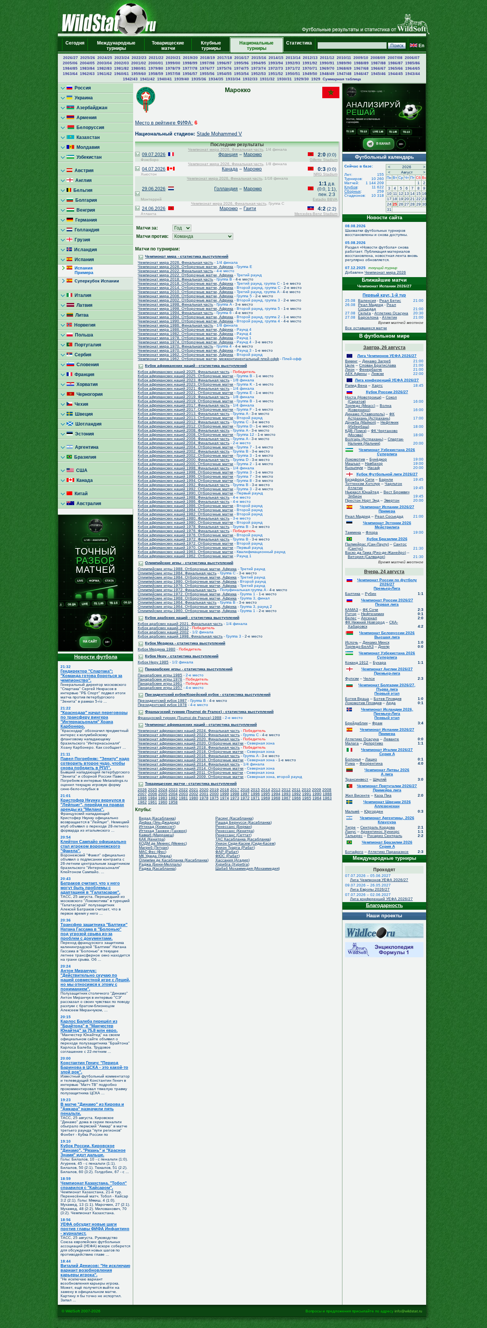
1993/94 (275, 63)
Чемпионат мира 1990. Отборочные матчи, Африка (185, 321)
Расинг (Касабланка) (234, 818)
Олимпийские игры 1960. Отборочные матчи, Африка (187, 611)
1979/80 (155, 68)
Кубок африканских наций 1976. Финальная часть (183, 531)
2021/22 (156, 58)
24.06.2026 (154, 208)
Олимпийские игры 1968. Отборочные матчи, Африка (187, 598)
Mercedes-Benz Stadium (315, 214)
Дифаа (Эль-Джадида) (159, 822)
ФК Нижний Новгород (365, 622)
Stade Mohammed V (219, 134)
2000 (214, 794)
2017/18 (224, 58)
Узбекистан (88, 157)
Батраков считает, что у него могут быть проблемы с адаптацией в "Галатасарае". (90, 887)
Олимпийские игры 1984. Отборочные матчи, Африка (187, 577)
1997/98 (207, 63)
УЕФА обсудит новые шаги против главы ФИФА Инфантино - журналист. (94, 1229)
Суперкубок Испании (95, 281)
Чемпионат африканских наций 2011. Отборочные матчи (190, 772)
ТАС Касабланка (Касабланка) (243, 839)
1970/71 (309, 68)
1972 (245, 798)
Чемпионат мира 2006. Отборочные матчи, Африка (185, 296)
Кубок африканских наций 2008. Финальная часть (183, 430)
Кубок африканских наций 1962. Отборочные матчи (185, 556)
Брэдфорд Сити (359, 479)
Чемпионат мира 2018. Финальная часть (175, 279)
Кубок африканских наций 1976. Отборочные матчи (185, 535)
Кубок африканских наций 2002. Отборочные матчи (185, 455)
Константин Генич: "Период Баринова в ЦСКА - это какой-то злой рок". (94, 1067)
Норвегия (83, 325)
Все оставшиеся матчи (366, 328)
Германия (85, 220)
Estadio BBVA (325, 199)
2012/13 (310, 58)
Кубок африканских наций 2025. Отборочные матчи (185, 376)
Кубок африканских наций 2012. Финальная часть (183, 422)
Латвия (83, 305)
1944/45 (395, 74)
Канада (83, 480)
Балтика (352, 593)
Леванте (391, 739)
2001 (203, 794)
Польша (83, 335)
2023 (173, 790)
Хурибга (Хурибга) (232, 864)
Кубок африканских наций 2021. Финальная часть (183, 388)
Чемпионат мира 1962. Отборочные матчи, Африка (185, 354)
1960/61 (121, 74)
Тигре (350, 827)
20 (406, 199)
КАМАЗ (351, 609)
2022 (183, 790)
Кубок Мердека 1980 (156, 649)
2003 (183, 794)
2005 (162, 794)
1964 (316, 798)
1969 (265, 798)
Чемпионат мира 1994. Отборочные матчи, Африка (185, 317)
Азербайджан (90, 107)
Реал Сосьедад (389, 516)
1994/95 (258, 63)
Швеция (83, 414)
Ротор (350, 614)
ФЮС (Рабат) (227, 856)
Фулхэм (352, 678)
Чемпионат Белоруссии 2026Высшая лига (387, 635)
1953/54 (241, 74)
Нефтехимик (372, 614)
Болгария (85, 200)
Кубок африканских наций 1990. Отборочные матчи (185, 493)
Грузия (81, 239)
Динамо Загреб (376, 361)
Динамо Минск (376, 642)
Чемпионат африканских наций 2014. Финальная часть (189, 764)
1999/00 (173, 63)
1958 (173, 802)
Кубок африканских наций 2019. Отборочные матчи (185, 401)
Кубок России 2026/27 (387, 392)
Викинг (351, 361)
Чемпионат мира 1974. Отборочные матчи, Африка (185, 342)
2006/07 (412, 58)
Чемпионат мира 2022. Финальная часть (175, 271)
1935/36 (198, 79)
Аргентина (86, 447)
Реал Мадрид (370, 305)
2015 (255, 790)
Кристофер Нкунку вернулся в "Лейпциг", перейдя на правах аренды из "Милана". (92, 804)
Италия (81, 295)
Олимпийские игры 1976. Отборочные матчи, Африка (187, 585)
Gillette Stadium (323, 160)
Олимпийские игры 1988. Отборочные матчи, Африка (187, 569)
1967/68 (361, 68)
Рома (350, 763)
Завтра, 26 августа (384, 347)
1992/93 (292, 63)
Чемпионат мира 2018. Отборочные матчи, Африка (185, 283)
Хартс (377, 385)
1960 (162, 802)
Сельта (364, 313)
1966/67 (378, 68)
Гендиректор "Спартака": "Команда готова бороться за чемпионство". (91, 675)
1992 (296, 794)
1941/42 (147, 79)
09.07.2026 (154, 154)
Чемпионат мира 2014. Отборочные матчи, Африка (185, 287)
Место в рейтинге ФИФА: (164, 123)
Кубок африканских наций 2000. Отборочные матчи (185, 464)
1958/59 (155, 74)
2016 (245, 790)
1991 (306, 794)
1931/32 (267, 79)
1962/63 (87, 74)
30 (424, 204)
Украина (82, 97)
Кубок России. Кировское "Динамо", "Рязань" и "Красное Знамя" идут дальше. (93, 1150)
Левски (377, 373)
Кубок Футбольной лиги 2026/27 (387, 474)
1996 (255, 794)
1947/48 (344, 74)
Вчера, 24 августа (384, 571)
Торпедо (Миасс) (360, 405)
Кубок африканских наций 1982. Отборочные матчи (185, 514)
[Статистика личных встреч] (137, 155)
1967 (286, 798)
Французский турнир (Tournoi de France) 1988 (179, 718)
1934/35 (215, 79)
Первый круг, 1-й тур (384, 295)
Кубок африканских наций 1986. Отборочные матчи (185, 506)
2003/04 (104, 63)
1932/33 (250, 79)
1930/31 (284, 79)
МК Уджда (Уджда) (155, 856)
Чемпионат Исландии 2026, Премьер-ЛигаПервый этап (387, 713)
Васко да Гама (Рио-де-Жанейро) (375, 552)
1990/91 (327, 63)
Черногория (88, 394)
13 (406, 193)
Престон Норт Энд (362, 500)
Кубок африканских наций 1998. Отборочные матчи (185, 472)
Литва (81, 315)
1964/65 (412, 68)
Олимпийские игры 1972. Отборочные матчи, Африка (187, 594)
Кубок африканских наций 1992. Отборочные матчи (185, 489)
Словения (86, 364)
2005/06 (70, 63)
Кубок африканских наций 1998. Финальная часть (183, 468)
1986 (142, 798)
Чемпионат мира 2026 (385, 272)
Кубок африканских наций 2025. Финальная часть (183, 372)
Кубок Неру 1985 (153, 662)
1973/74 (258, 68)
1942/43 (130, 79)
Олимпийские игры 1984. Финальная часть (177, 573)
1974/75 (241, 68)
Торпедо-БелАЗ (359, 646)
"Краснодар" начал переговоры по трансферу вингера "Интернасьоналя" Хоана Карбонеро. (93, 719)
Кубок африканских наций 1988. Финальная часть (183, 497)
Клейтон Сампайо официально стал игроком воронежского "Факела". (93, 846)
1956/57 (190, 74)
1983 (162, 798)
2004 (173, 794)
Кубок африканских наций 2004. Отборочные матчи (185, 447)
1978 (203, 798)
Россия (81, 88)
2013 (275, 790)
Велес (350, 618)
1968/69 (344, 68)
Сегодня (74, 45)
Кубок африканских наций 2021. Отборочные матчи (185, 393)
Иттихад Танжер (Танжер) (163, 831)
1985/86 (412, 63)
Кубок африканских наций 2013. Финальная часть (183, 413)
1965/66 (395, 68)
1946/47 (361, 74)
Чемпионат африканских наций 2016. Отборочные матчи (191, 760)
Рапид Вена (356, 385)
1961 (152, 802)
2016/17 (241, 58)
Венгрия (84, 210)
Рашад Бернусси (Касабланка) (243, 822)
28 (412, 204)
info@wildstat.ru (408, 1311)
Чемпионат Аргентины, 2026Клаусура (387, 820)
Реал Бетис (390, 300)
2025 (152, 790)
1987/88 (378, 63)
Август (407, 172)
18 (395, 199)
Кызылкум (354, 468)
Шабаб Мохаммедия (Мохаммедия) (247, 868)
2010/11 (344, 58)
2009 (316, 790)
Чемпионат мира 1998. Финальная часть (175, 304)
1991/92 (309, 63)
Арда (391, 703)
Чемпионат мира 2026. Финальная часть (175, 262)
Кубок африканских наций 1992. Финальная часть (183, 485)
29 (418, 204)
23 (424, 199)
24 (389, 204)
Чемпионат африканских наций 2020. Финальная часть (189, 739)
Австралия (87, 503)
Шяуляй (380, 779)
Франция (83, 374)
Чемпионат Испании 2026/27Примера (387, 509)
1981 (183, 798)
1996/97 (224, 63)
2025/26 (87, 58)
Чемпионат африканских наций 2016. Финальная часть (189, 756)
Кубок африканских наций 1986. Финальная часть (183, 501)
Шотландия (87, 424)
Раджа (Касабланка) (157, 868)
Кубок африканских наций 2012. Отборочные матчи (185, 426)
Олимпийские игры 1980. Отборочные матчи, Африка (187, 581)
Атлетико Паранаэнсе (388, 852)
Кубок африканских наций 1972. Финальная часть (183, 539)
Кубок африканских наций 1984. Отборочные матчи (185, 510)
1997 (245, 794)
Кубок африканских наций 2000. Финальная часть (183, 460)
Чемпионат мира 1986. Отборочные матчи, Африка (185, 329)
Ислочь (351, 642)
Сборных (352, 191)
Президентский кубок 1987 (162, 700)
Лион (350, 369)
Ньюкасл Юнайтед (362, 492)
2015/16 (258, 58)
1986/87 (395, 63)
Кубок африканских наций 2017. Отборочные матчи (185, 409)
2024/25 (104, 58)
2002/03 (121, 63)
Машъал (352, 463)
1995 (265, 794)
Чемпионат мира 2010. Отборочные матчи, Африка (185, 292)
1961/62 (104, 74)
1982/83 (104, 68)
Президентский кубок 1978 (162, 705)
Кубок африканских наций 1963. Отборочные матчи (185, 552)
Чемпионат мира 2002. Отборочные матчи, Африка (185, 300)
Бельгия (81, 190)
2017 (234, 790)
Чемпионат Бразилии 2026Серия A (387, 844)
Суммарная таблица (342, 79)
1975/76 (224, 68)
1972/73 (275, 68)
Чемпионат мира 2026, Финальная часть (225, 149)
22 (418, 199)
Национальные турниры (256, 45)
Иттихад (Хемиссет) (157, 826)
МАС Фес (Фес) (152, 852)
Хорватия (86, 384)
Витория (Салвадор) (366, 557)
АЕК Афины (356, 373)
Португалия (86, 345)
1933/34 (233, 79)
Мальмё (352, 811)
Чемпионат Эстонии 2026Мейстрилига (387, 525)
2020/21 (173, 58)
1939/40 (181, 79)
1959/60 (138, 74)
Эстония (83, 434)
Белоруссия (89, 127)
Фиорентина (371, 763)
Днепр (384, 646)
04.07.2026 (154, 169)
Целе (350, 365)
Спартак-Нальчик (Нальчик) (376, 441)
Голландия (85, 230)
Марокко (253, 154)
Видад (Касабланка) (157, 818)
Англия (82, 180)
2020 (203, 790)
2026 (142, 790)
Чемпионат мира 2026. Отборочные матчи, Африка (185, 267)
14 (412, 193)
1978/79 (173, 68)
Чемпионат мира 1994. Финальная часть (175, 313)
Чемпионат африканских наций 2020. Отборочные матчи (191, 743)
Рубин (370, 593)
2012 (286, 790)
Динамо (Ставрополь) (365, 414)
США (81, 470)
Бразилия (84, 457)
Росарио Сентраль (384, 836)
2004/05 (87, 63)
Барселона (368, 317)
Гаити (250, 208)
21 (412, 199)
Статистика (299, 45)
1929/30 (301, 79)
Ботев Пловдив (387, 699)
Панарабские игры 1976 (160, 679)
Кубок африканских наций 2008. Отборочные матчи (185, 434)
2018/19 (207, 58)
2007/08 (395, 58)
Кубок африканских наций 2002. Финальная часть (183, 451)
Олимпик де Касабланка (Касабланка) (173, 860)
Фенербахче (370, 369)
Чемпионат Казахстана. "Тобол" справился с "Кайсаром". (93, 1185)
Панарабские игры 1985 (160, 675)
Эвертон (391, 500)
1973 (234, 798)
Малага (352, 743)
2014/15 (276, 58)
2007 (142, 794)
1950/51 (292, 74)
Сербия (81, 354)
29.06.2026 (154, 188)
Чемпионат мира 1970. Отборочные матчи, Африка (185, 350)
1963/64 (70, 74)
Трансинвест (356, 779)
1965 (306, 798)
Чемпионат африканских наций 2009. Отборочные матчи (191, 777)
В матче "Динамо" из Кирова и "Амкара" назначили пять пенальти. (92, 1109)
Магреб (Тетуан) (154, 847)
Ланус (350, 831)
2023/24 (122, 58)
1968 (275, 798)
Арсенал (369, 618)
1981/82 (121, 68)
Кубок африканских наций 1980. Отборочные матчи (185, 522)
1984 (152, 798)
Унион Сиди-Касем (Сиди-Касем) (245, 843)
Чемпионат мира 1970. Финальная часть (175, 346)
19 (401, 199)
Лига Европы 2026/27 (370, 889)
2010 (306, 790)
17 (389, 199)
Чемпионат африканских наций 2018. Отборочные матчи (191, 751)
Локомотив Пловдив (363, 703)
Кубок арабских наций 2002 (163, 632)
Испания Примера (80, 270)
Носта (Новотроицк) (363, 397)
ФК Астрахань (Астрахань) (371, 416)
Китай (80, 493)
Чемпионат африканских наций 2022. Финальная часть (189, 735)
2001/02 (138, 63)
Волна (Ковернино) (370, 407)
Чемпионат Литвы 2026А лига (386, 772)
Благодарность (384, 905)
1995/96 (241, 63)
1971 (255, 798)
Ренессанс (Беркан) (233, 826)
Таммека (353, 532)
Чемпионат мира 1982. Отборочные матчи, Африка (185, 334)
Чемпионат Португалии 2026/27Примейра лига (387, 788)
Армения (85, 117)
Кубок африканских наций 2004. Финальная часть (183, 443)
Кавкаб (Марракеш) (156, 835)
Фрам (377, 723)
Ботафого (354, 852)
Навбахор (374, 463)
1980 (193, 798)
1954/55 (224, 74)
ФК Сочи (370, 609)
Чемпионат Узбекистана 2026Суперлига (387, 452)
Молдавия (87, 147)
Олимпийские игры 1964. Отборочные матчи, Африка (187, 606)
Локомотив (355, 459)
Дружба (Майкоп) (360, 422)
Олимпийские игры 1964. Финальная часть (177, 602)
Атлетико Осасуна (391, 313)
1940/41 (164, 79)
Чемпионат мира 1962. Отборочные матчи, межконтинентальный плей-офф (208, 359)
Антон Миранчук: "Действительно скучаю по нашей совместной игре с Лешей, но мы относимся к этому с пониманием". (95, 979)
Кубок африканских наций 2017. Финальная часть (183, 405)
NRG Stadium (325, 174)
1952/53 (258, 74)
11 (395, 193)
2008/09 (378, 58)
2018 (224, 790)
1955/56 (207, 74)
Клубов (350, 187)
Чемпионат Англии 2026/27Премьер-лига (387, 671)
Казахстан (87, 137)
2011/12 (327, 58)
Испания (83, 259)
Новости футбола (95, 657)
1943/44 (412, 74)
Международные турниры (116, 45)
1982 (173, 798)
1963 (327, 798)
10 (389, 193)
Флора (372, 532)
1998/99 (190, 63)
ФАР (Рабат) (227, 852)
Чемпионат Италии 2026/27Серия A (387, 752)
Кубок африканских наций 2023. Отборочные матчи (185, 384)
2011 (296, 790)
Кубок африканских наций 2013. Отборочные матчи (185, 418)
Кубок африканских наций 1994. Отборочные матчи (185, 480)
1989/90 (344, 63)
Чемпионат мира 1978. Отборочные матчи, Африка (185, 338)
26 (401, 204)
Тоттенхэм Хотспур (362, 483)
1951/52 (275, 74)
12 (401, 193)
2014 (265, 790)
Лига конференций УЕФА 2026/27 (387, 380)
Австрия (83, 170)
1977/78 (190, 68)
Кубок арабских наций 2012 (163, 628)
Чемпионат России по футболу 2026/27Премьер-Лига (387, 584)
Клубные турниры (211, 45)
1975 (214, 798)
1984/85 (70, 68)
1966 (296, 798)
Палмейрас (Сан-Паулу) (367, 544)
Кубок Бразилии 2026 (387, 539)
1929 (315, 79)
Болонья (353, 759)
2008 (326, 790)
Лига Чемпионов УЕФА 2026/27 (387, 356)
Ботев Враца (357, 699)
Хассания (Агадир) (232, 860)
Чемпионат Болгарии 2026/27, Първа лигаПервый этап (386, 689)
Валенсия (367, 300)
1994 (275, 794)
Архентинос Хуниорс (380, 831)
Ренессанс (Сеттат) (233, 835)
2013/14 (293, 58)
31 (389, 209)
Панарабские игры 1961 (160, 683)
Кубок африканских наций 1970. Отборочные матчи (185, 547)
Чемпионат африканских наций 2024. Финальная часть (189, 731)
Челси (369, 678)
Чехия (80, 404)
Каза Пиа (383, 795)
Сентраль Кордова (377, 827)
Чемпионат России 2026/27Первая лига (387, 602)
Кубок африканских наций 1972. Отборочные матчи (185, 543)
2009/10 (360, 58)
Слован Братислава (377, 365)
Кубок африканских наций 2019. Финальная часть (183, 397)
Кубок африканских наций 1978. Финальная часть (183, 527)
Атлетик (389, 317)
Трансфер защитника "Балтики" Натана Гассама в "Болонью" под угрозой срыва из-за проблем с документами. (93, 931)
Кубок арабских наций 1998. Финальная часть (180, 636)
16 (424, 193)
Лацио (371, 759)
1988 (327, 794)
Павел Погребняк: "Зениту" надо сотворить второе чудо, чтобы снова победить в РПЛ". (94, 763)
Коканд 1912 (356, 662)
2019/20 (190, 58)
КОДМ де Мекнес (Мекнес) (163, 843)
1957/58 (173, 74)
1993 (286, 794)
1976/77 (207, 68)
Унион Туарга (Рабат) (235, 847)
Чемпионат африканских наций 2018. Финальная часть (189, 747)
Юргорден (373, 811)
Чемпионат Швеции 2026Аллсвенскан (387, 804)
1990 (316, 794)
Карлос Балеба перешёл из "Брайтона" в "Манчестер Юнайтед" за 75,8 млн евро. (89, 1026)
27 (406, 204)
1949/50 (309, 74)
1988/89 (361, 63)
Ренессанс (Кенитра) (234, 831)
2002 (193, 794)
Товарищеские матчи (168, 45)
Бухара (379, 662)
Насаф (374, 468)
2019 (214, 790)
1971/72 (292, 68)
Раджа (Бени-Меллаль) (160, 864)
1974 (224, 798)
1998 (234, 794)
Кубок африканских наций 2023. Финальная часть (183, 380)
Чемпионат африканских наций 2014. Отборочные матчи (191, 768)
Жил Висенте (357, 795)
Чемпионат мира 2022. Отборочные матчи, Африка (185, 275)
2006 (152, 794)
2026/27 (70, 58)
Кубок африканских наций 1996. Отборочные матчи (185, 476)
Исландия (84, 249)
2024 (162, 790)
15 (418, 193)
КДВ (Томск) (355, 431)
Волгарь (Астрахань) (364, 439)
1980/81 (138, 68)
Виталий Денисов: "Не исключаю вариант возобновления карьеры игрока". (95, 1270)
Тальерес (354, 836)
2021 (193, 790)
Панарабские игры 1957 (160, 688)
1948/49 (327, 74)
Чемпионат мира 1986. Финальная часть (175, 325)
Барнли (386, 479)
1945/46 (378, 74)
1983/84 (87, 68)
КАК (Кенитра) (152, 839)
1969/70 (327, 68)
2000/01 (155, 63)
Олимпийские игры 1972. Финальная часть (177, 590)
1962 (142, 802)
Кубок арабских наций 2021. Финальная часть (180, 624)
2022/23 (139, 58)
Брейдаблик (356, 723)
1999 (224, 794)
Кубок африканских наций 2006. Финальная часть (183, 439)
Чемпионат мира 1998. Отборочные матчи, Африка (185, 308)
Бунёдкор (378, 459)
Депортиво (373, 743)
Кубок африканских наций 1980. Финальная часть (183, 518)
